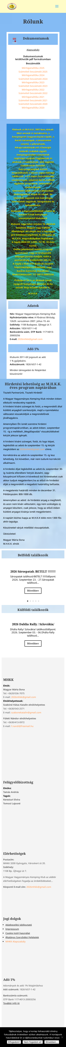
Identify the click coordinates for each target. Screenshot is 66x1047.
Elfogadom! (14, 1042)
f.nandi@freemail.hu (22, 726)
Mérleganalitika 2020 (33, 107)
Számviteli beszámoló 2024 (33, 78)
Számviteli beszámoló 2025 (33, 71)
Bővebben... (52, 1042)
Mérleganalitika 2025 (33, 67)
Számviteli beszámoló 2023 (33, 85)
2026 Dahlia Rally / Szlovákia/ (33, 624)
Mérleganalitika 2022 (33, 89)
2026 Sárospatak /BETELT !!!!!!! (33, 571)
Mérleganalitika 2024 (33, 75)
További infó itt (11, 1003)
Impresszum (12, 928)
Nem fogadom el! (32, 1042)
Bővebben (33, 590)
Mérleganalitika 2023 (33, 82)
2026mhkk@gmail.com (30, 339)
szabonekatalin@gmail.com (26, 712)
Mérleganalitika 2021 (33, 96)
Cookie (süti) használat (17, 933)
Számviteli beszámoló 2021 (33, 100)
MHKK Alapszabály (15, 941)
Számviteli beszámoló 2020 (33, 103)
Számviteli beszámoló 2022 (33, 93)
